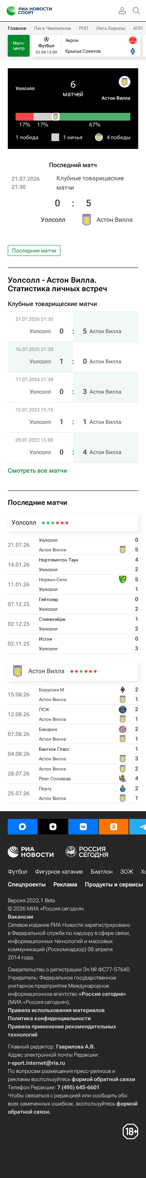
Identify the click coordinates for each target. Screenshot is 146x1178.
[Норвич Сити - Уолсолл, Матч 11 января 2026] (57, 523)
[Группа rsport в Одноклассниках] (113, 826)
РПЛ (83, 28)
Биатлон (102, 871)
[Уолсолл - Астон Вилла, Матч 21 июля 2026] (66, 523)
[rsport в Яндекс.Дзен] (53, 826)
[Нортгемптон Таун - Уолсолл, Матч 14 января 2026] (62, 523)
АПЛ (138, 28)
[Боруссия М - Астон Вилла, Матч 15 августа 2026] (95, 671)
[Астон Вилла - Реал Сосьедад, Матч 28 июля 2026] (76, 671)
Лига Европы (110, 28)
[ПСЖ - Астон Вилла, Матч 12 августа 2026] (90, 671)
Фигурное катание (59, 871)
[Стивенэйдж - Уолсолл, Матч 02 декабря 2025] (48, 523)
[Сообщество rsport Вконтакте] (83, 826)
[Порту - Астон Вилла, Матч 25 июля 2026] (71, 671)
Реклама (65, 884)
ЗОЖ (126, 871)
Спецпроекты (27, 884)
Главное (17, 28)
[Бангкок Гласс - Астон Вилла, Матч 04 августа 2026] (81, 671)
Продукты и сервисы (114, 884)
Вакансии (20, 917)
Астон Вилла (116, 98)
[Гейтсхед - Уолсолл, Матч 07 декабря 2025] (52, 523)
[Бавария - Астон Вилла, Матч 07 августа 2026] (85, 671)
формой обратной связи (103, 1079)
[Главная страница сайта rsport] (46, 11)
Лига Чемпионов (52, 28)
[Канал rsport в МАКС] (22, 826)
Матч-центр (19, 46)
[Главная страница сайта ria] (9, 11)
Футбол (17, 871)
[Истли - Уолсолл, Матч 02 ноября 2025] (43, 523)
